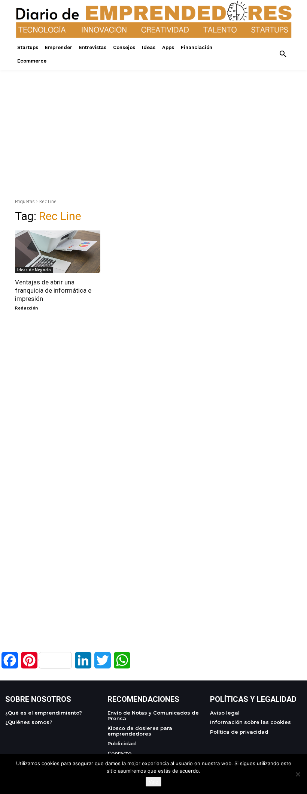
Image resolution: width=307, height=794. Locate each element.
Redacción (26, 308)
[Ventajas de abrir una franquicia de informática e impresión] (57, 251)
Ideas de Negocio (34, 269)
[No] (297, 774)
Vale (153, 782)
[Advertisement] (153, 122)
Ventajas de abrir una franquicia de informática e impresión (53, 290)
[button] (283, 54)
